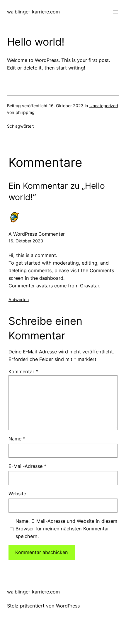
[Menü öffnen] (115, 11)
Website (17, 494)
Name (16, 439)
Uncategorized (103, 105)
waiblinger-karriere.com (33, 12)
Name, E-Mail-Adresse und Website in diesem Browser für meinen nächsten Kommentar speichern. (66, 528)
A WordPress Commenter (36, 234)
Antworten (18, 299)
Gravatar (89, 286)
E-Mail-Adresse (27, 466)
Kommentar (23, 371)
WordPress (68, 606)
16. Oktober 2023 (25, 240)
